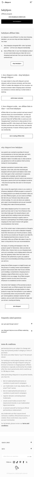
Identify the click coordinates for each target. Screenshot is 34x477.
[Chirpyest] (6, 2)
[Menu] (31, 2)
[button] (17, 324)
